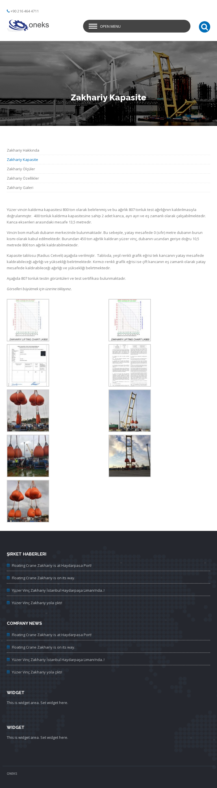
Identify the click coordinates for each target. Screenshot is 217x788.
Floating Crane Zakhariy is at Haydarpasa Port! (52, 565)
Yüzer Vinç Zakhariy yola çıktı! (37, 602)
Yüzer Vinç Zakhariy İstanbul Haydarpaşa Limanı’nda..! (58, 590)
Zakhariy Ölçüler (21, 168)
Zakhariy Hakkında (23, 150)
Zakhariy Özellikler (23, 178)
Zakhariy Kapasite (22, 159)
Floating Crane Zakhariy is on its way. (43, 577)
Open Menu (110, 26)
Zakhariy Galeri (20, 187)
